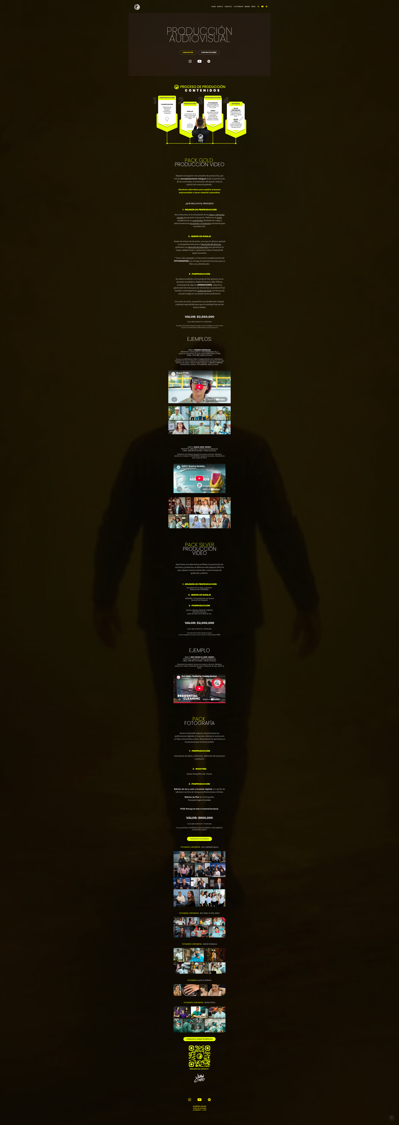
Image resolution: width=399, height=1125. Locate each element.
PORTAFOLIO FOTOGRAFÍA (199, 839)
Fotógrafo (238, 6)
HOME (213, 6)
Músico (220, 6)
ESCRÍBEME (196, 1106)
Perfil (253, 6)
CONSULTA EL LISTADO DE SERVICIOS (199, 1039)
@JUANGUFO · (197, 1110)
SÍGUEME (203, 1106)
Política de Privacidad (199, 1108)
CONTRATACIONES (208, 52)
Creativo (228, 6)
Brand (247, 6)
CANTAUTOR (188, 52)
